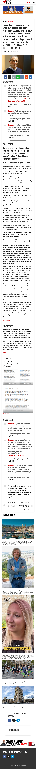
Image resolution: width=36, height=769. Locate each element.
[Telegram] (18, 720)
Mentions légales (22, 765)
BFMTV (5, 352)
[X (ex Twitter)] (14, 720)
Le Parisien (6, 320)
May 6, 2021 (11, 436)
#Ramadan (11, 111)
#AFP (25, 99)
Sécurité (6, 21)
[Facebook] (9, 720)
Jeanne (5, 51)
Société (10, 21)
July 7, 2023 (11, 121)
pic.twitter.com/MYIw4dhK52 (16, 101)
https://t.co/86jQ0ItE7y (16, 455)
